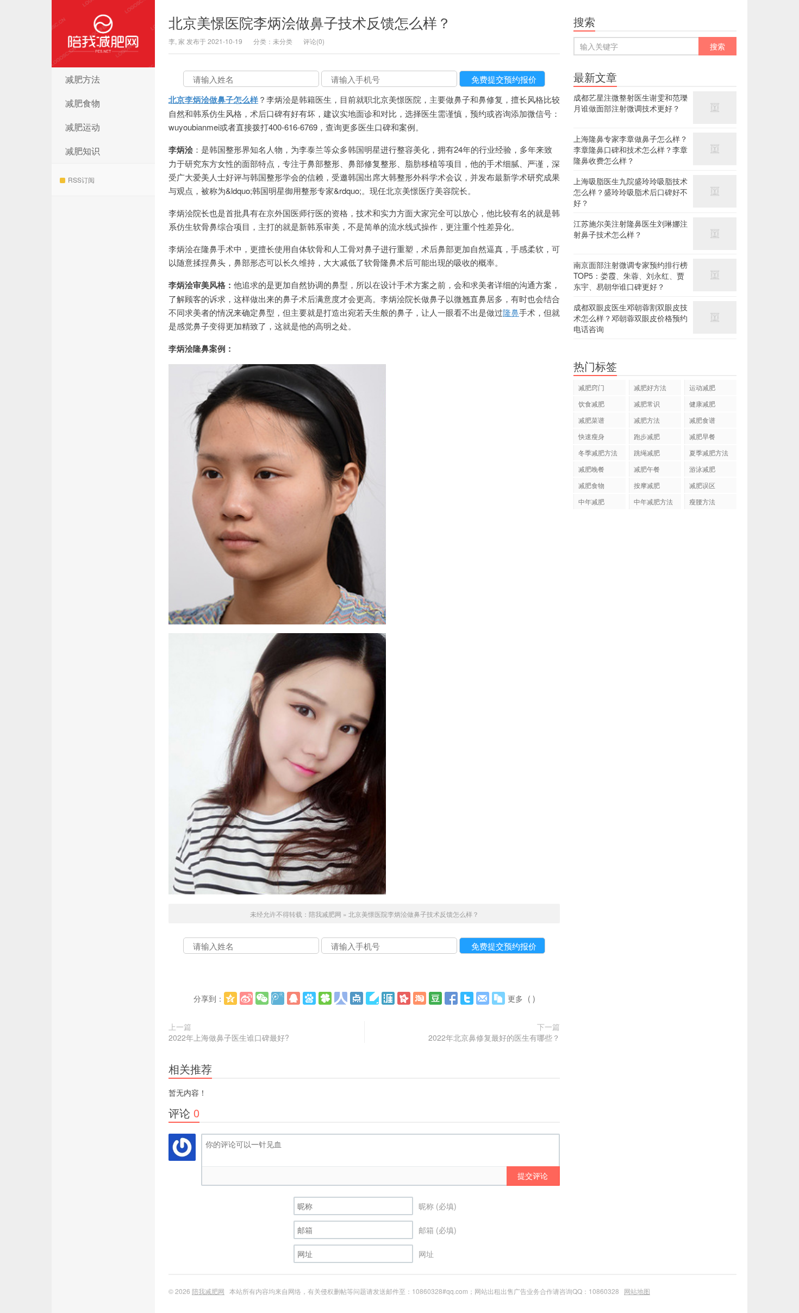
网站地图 (637, 1291)
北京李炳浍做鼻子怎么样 (213, 99)
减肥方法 (82, 79)
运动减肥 (702, 387)
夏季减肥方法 (708, 452)
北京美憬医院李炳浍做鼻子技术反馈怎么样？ (309, 22)
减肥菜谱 (591, 419)
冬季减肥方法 (597, 452)
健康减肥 (702, 403)
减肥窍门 (591, 387)
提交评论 (532, 1175)
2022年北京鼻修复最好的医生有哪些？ (494, 1037)
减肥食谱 (702, 419)
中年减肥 (591, 501)
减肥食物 (82, 103)
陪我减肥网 (103, 33)
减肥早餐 (702, 436)
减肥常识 (647, 403)
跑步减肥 (647, 436)
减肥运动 (82, 127)
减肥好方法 (650, 387)
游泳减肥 (702, 468)
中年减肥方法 (653, 501)
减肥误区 (702, 485)
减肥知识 (82, 151)
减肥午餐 (647, 468)
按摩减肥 (647, 485)
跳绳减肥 (647, 452)
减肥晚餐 (591, 468)
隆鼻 (511, 312)
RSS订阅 (81, 179)
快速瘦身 (591, 436)
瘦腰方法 (702, 501)
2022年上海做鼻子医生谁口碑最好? (228, 1037)
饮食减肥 (591, 403)
